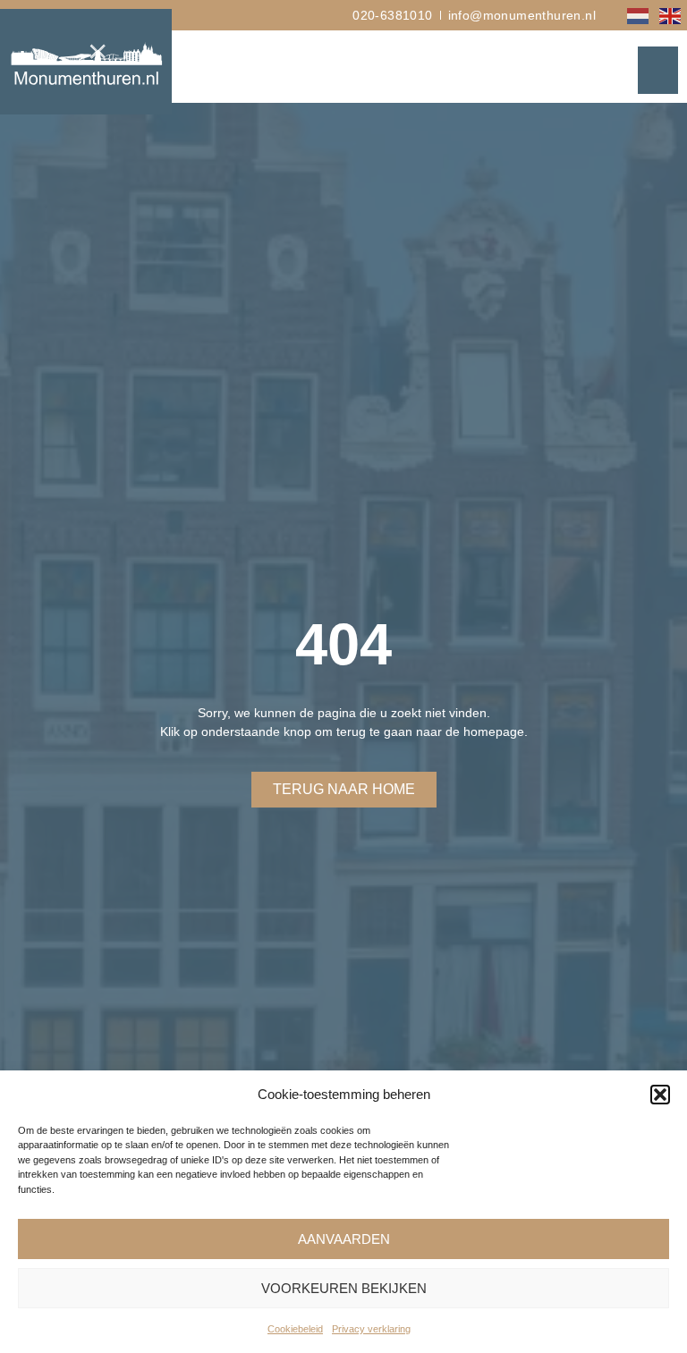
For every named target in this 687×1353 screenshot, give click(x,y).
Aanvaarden (344, 1239)
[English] (671, 15)
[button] (660, 1095)
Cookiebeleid (295, 1328)
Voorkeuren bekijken (344, 1288)
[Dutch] (639, 15)
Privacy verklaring (371, 1328)
